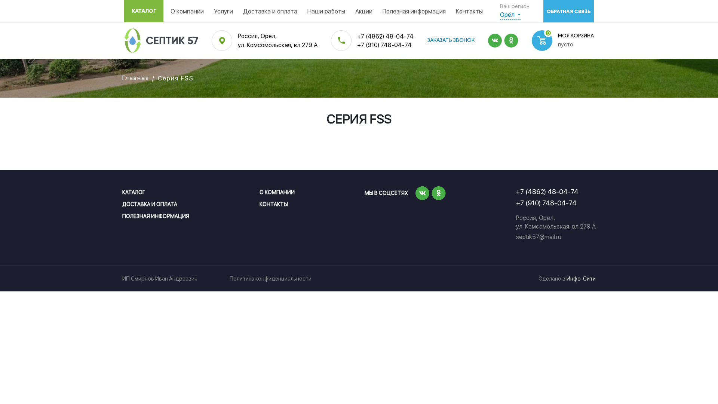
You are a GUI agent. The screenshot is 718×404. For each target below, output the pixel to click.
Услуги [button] (223, 11)
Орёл (508, 14)
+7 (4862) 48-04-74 (385, 36)
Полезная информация (414, 11)
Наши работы (326, 11)
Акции (363, 11)
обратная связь (568, 11)
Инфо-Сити (581, 279)
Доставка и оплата (270, 11)
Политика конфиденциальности (271, 279)
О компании (187, 11)
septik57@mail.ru (538, 237)
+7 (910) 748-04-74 (384, 45)
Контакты (469, 11)
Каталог (144, 11)
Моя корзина (576, 36)
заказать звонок (451, 40)
